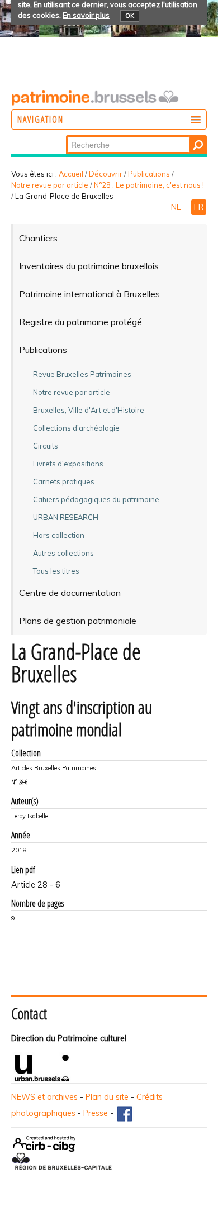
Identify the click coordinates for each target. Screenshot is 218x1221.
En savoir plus (86, 15)
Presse (95, 1113)
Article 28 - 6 (35, 885)
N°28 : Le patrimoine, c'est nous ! (149, 184)
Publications (149, 173)
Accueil (71, 173)
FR (198, 207)
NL (177, 207)
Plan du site (107, 1097)
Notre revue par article (49, 184)
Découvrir (105, 173)
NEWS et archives (44, 1097)
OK (129, 16)
